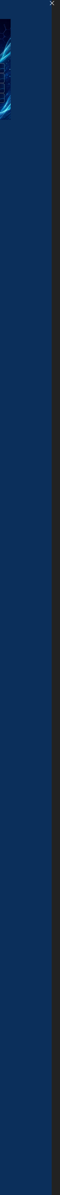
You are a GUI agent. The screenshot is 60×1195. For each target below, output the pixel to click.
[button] (52, 3)
